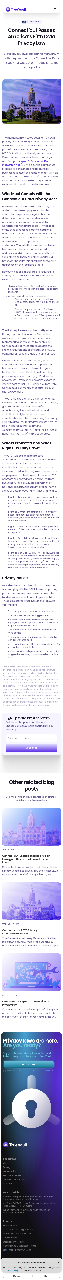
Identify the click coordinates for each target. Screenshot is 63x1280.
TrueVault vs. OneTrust (15, 1179)
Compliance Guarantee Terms (19, 1245)
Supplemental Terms (14, 1241)
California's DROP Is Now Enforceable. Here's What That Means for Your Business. (29, 1204)
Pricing (6, 1167)
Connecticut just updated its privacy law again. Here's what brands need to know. (28, 1198)
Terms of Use (10, 1237)
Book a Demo (28, 1064)
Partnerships (9, 1171)
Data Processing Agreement (18, 1229)
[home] (16, 9)
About (6, 1163)
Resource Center (12, 1175)
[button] (55, 9)
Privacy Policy (10, 1225)
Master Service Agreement (17, 1233)
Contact (7, 1183)
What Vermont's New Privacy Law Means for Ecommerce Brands (26, 1211)
